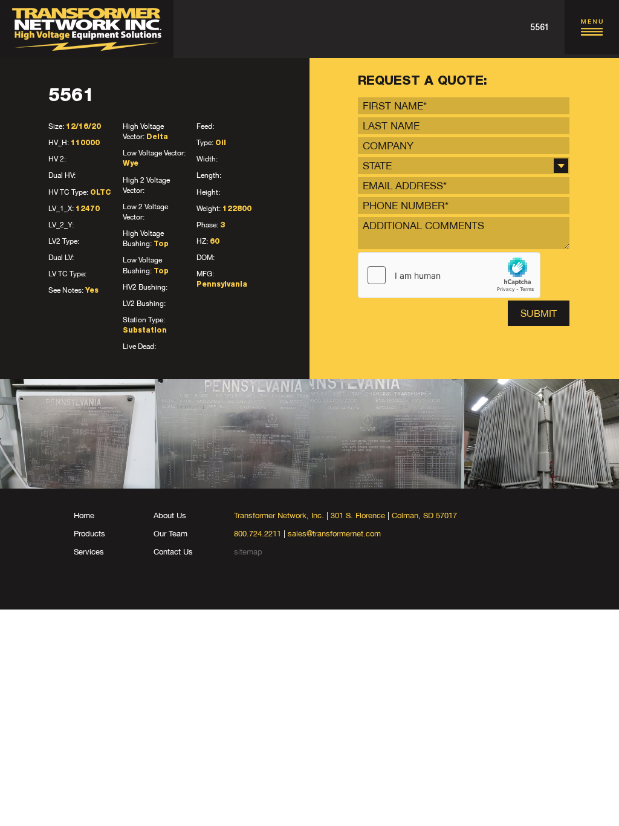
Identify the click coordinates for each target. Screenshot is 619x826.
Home (84, 515)
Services (89, 551)
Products (89, 533)
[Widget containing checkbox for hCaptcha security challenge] (449, 275)
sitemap (248, 551)
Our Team (170, 533)
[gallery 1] (77, 434)
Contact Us (173, 551)
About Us (170, 515)
